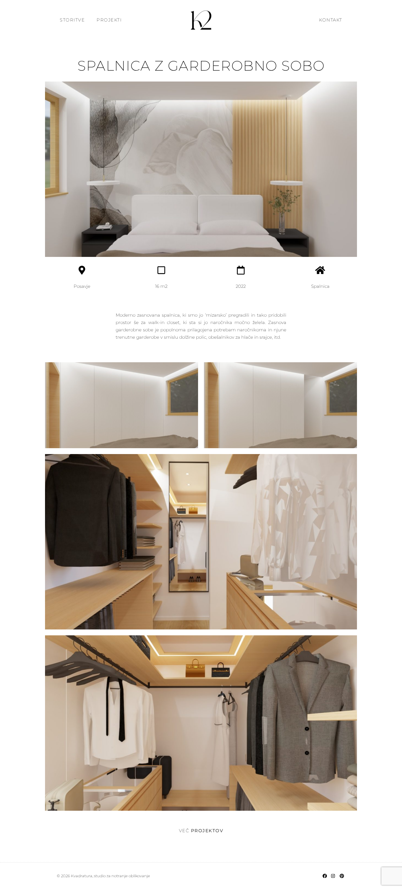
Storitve (72, 20)
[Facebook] (324, 875)
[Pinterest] (341, 875)
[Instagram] (333, 875)
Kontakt (330, 20)
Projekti (109, 20)
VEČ (201, 830)
